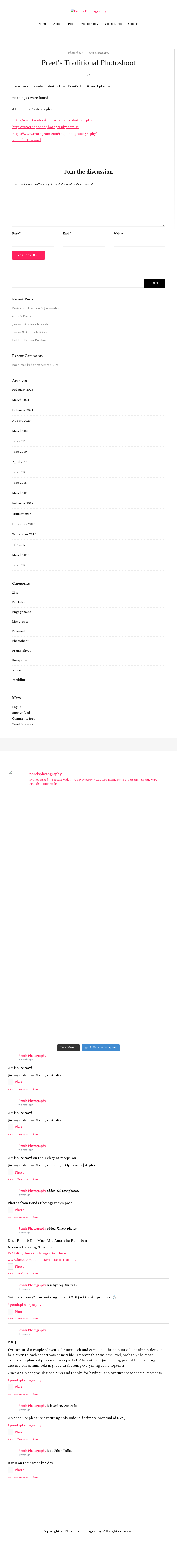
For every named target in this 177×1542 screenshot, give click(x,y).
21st (15, 592)
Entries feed (21, 712)
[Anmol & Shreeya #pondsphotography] (143, 1007)
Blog (71, 23)
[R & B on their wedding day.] (34, 929)
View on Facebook (18, 1089)
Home (42, 23)
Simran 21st (49, 364)
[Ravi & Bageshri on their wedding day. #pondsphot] (143, 935)
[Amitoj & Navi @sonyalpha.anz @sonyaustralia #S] (88, 810)
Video (16, 670)
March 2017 (20, 555)
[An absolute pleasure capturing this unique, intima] (143, 846)
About (57, 23)
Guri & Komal (22, 316)
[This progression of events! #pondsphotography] (34, 1007)
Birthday (18, 602)
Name (16, 234)
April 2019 (20, 462)
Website (118, 234)
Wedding (19, 679)
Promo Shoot (21, 650)
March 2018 (20, 493)
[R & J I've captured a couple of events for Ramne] (88, 880)
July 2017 (19, 544)
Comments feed (23, 718)
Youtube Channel (26, 140)
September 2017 (24, 534)
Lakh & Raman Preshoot (30, 340)
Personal (18, 631)
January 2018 (21, 513)
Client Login (113, 23)
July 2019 (19, 441)
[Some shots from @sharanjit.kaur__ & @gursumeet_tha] (34, 1030)
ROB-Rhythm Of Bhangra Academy (37, 1253)
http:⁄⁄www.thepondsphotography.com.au (45, 127)
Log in (17, 706)
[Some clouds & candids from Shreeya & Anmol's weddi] (88, 1009)
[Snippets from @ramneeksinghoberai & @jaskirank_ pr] (34, 846)
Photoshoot (20, 641)
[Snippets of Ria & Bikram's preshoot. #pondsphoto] (34, 973)
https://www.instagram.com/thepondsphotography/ (54, 134)
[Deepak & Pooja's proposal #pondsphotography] (143, 950)
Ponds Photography (32, 1056)
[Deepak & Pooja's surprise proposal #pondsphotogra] (34, 950)
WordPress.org (22, 724)
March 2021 (20, 400)
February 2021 (22, 410)
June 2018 (19, 482)
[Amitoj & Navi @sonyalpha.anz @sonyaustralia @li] (34, 810)
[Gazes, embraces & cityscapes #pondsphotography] (88, 1025)
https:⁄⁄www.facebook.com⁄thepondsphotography (52, 120)
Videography (89, 23)
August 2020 (21, 420)
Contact (133, 23)
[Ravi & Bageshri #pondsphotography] (88, 932)
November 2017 (23, 524)
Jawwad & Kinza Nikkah (30, 324)
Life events (20, 621)
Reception (19, 660)
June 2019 (19, 451)
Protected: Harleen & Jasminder (35, 308)
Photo (19, 1082)
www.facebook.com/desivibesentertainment (44, 1259)
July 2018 (19, 472)
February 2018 (22, 503)
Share (35, 1089)
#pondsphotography (24, 1304)
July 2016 (19, 565)
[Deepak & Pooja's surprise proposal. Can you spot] (88, 955)
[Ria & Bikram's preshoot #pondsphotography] (88, 973)
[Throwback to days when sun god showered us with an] (143, 984)
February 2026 (22, 389)
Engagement (21, 611)
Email (67, 234)
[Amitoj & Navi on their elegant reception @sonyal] (143, 813)
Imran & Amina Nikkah (29, 332)
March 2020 (20, 431)
